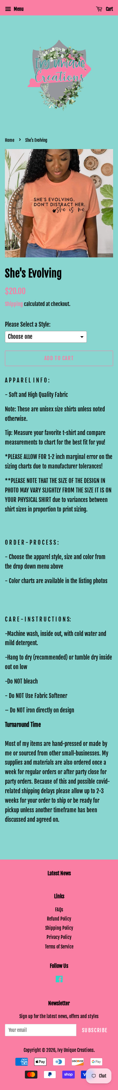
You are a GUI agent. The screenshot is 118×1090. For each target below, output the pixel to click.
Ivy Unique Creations (75, 1050)
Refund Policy (59, 919)
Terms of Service (59, 947)
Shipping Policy (59, 928)
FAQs (59, 909)
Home (9, 140)
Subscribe (95, 1030)
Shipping (14, 304)
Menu (18, 9)
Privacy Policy (59, 937)
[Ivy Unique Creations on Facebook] (59, 980)
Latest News (59, 873)
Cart (109, 9)
